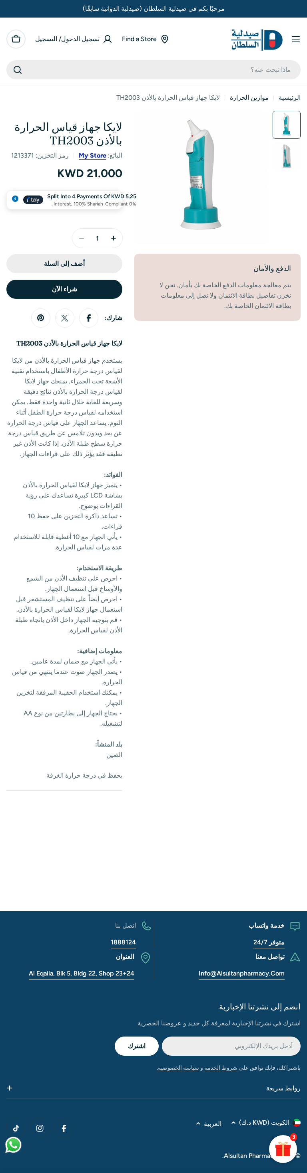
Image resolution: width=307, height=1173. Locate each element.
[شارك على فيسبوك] (88, 318)
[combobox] (153, 69)
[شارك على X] (64, 318)
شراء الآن (64, 289)
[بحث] (17, 70)
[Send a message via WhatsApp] (13, 1144)
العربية (212, 1124)
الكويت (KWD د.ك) (264, 1122)
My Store (92, 155)
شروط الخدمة (220, 1067)
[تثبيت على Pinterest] (40, 318)
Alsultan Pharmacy (250, 1155)
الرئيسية (290, 97)
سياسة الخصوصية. (178, 1067)
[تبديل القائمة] (296, 39)
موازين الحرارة (249, 97)
